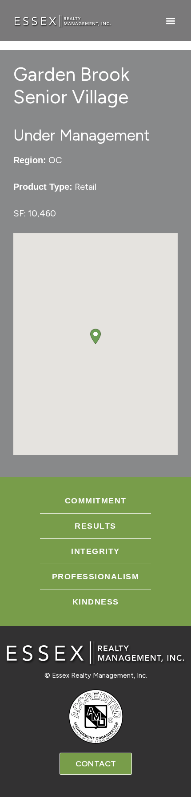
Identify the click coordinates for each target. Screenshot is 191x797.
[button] (170, 20)
